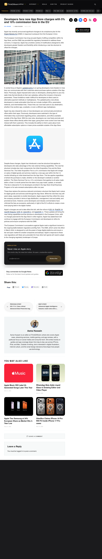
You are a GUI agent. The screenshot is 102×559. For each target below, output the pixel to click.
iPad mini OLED (58, 11)
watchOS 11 (39, 212)
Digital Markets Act (10, 34)
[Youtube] (85, 20)
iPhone (9, 26)
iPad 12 (48, 11)
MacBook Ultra (72, 11)
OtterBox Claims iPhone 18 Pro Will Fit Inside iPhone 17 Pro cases (49, 421)
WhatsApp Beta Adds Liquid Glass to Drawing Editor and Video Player (48, 387)
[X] (75, 20)
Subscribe (53, 258)
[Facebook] (80, 20)
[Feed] (90, 20)
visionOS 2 (27, 212)
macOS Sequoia (10, 212)
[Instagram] (95, 20)
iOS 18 (51, 209)
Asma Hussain (19, 26)
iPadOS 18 (59, 209)
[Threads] (71, 20)
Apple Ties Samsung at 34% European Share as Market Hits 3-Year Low (18, 421)
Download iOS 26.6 (87, 11)
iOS (5, 26)
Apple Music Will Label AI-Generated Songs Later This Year (18, 386)
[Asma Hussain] (35, 324)
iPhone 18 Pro (28, 11)
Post (8, 287)
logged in (20, 451)
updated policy (28, 88)
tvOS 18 (19, 212)
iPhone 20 (39, 11)
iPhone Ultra (15, 11)
